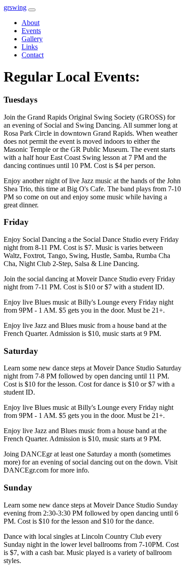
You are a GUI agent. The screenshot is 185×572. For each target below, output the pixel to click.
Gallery (32, 39)
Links (30, 47)
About (31, 22)
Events (31, 30)
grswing (15, 7)
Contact (33, 55)
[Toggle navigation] (31, 10)
